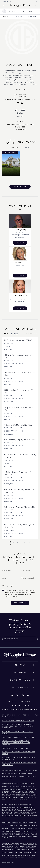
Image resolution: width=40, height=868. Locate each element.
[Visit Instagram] (18, 103)
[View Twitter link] (17, 696)
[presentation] (20, 166)
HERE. (7, 837)
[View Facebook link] (12, 696)
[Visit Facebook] (22, 103)
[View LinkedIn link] (28, 696)
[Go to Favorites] (37, 1)
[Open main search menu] (36, 5)
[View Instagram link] (23, 696)
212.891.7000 (28, 783)
